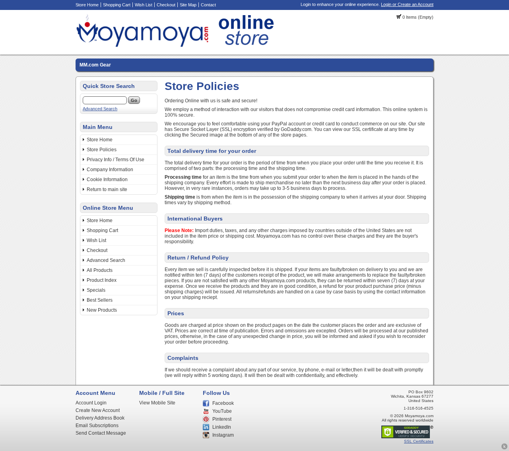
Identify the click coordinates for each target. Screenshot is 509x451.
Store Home (87, 4)
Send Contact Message (101, 433)
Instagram (223, 435)
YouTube (222, 411)
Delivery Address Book (100, 418)
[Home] (177, 46)
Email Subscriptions (97, 425)
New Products (102, 310)
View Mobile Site (157, 403)
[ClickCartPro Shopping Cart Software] (504, 448)
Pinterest (221, 419)
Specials (96, 290)
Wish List (143, 4)
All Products (100, 270)
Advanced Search (100, 108)
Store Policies (102, 149)
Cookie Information (107, 179)
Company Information (110, 169)
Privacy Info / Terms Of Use (115, 159)
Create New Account (98, 410)
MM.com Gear (95, 65)
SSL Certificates (418, 441)
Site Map (188, 4)
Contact (208, 4)
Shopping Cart (116, 4)
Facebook (223, 403)
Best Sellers (100, 300)
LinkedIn (221, 427)
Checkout (166, 4)
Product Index (102, 280)
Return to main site (107, 189)
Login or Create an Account (407, 4)
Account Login (91, 403)
